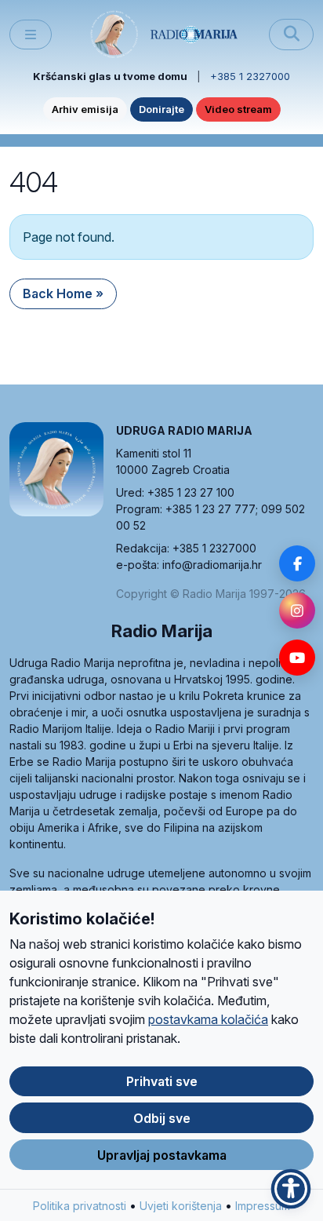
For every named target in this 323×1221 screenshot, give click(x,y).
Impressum (262, 1205)
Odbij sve (162, 1118)
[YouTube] (297, 658)
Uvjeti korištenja (181, 1205)
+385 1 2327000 (250, 76)
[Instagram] (297, 610)
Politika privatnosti (79, 1205)
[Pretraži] (291, 34)
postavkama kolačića (208, 1019)
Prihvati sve (162, 1081)
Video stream (238, 109)
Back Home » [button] (63, 293)
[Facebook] (297, 563)
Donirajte (161, 109)
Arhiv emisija (85, 109)
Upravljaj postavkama (162, 1155)
